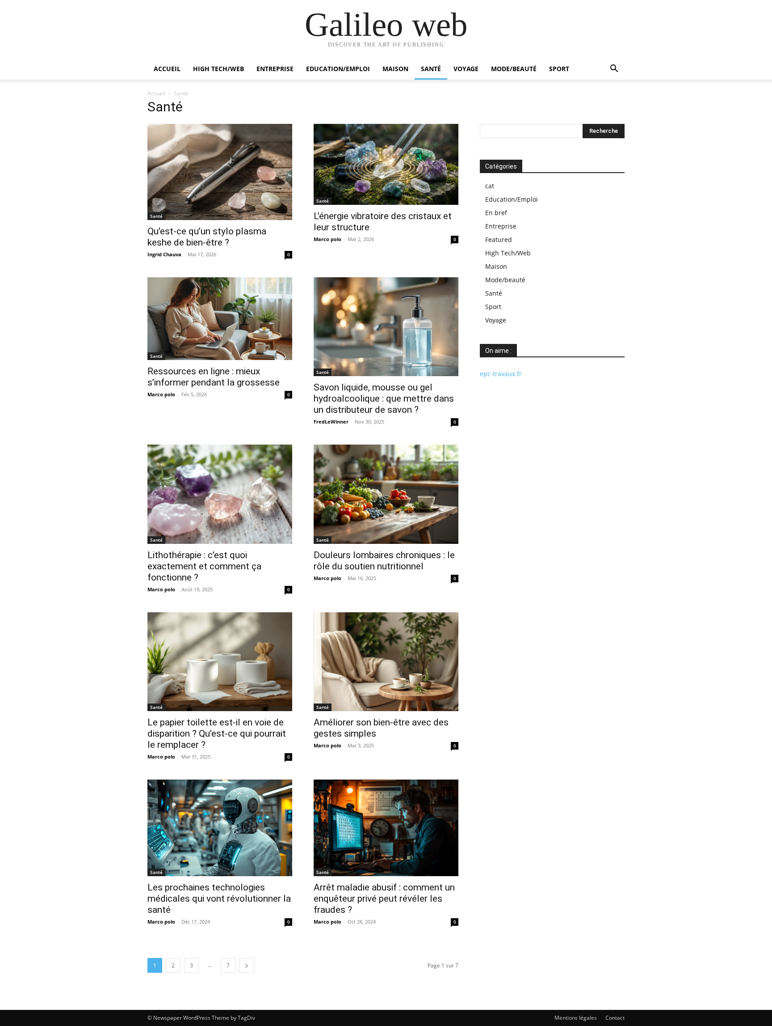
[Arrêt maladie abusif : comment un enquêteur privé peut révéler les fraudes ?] (386, 828)
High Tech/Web (218, 68)
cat (489, 186)
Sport (559, 68)
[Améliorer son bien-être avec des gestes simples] (386, 661)
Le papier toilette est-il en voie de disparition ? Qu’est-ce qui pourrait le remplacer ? (216, 733)
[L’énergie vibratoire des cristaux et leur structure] (386, 164)
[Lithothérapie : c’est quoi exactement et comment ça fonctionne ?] (219, 494)
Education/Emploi (338, 68)
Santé (431, 68)
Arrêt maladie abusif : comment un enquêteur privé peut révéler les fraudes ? (384, 898)
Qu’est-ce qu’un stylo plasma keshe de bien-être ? (206, 237)
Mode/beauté (514, 68)
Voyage (465, 68)
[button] (614, 69)
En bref (496, 212)
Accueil (167, 68)
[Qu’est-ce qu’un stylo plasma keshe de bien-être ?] (219, 172)
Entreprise (275, 68)
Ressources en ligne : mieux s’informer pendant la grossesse (213, 377)
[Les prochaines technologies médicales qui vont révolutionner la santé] (219, 828)
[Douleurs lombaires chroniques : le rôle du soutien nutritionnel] (386, 494)
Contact (615, 1018)
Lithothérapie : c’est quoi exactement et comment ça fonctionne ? (204, 566)
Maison (395, 68)
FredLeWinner (331, 421)
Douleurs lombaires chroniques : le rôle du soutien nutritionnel (384, 561)
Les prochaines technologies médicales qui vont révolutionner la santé (219, 898)
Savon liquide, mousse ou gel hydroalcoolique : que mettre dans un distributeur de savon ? (384, 398)
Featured (498, 239)
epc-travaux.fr (501, 373)
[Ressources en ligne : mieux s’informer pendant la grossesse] (219, 318)
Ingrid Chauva (164, 254)
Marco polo (327, 239)
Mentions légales (575, 1018)
